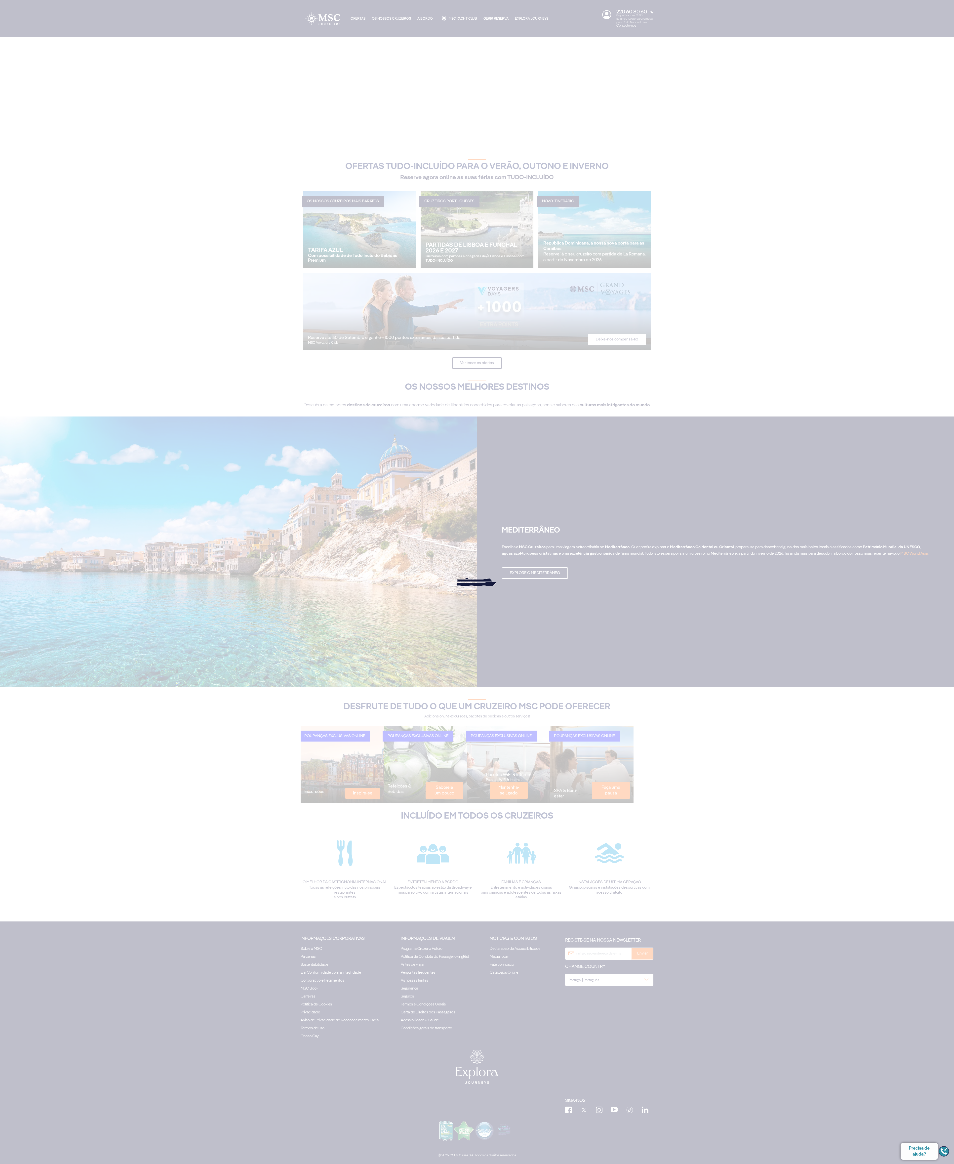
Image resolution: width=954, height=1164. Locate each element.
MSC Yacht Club (463, 18)
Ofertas (358, 18)
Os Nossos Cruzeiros (391, 18)
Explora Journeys (531, 18)
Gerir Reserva (496, 18)
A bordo (425, 18)
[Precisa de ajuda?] (944, 1151)
